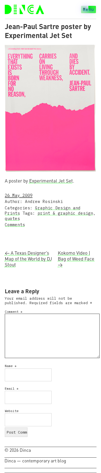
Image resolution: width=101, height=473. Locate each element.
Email (12, 388)
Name (11, 366)
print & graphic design (65, 213)
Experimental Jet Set (51, 181)
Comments (15, 224)
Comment (13, 311)
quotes (12, 218)
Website (12, 411)
